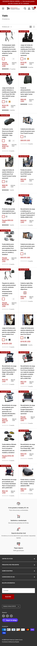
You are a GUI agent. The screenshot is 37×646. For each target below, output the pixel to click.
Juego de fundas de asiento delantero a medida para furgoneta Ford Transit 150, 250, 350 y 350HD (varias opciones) (9, 93)
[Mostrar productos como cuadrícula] (31, 27)
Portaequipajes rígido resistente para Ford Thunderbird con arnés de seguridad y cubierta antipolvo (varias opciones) (9, 50)
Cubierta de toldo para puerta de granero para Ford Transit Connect (28, 131)
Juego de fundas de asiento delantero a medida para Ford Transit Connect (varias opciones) (9, 174)
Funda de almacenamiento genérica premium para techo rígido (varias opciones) (28, 92)
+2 (13, 59)
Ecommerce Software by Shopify (10, 642)
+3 (13, 140)
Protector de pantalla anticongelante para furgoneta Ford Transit (9, 211)
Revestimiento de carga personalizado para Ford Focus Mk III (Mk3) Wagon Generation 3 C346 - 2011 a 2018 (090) (9, 371)
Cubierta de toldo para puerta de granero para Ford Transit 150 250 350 (28, 247)
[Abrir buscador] (25, 8)
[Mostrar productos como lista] (34, 27)
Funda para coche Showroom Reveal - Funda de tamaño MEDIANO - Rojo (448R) (8, 133)
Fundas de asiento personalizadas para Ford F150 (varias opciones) (27, 173)
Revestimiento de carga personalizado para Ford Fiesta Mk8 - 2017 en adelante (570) (28, 447)
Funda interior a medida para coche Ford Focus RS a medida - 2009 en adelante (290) (28, 482)
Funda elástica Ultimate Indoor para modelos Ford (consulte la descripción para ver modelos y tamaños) (9, 448)
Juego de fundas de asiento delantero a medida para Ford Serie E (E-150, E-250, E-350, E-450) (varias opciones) (28, 50)
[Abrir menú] (3, 8)
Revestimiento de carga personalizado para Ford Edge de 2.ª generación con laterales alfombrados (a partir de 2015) (9, 410)
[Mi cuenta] (29, 8)
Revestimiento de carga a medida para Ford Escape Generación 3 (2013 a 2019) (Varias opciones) (28, 409)
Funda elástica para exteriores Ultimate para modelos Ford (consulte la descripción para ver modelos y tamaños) (9, 249)
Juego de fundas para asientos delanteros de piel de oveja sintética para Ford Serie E (27, 331)
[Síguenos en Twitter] (7, 615)
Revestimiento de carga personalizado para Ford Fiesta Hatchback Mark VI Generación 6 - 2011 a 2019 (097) (9, 484)
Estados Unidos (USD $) (9, 606)
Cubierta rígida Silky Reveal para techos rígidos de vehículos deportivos (27, 286)
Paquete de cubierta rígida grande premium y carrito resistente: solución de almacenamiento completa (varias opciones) (9, 289)
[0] (33, 8)
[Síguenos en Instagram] (11, 615)
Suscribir (8, 597)
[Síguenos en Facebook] (3, 615)
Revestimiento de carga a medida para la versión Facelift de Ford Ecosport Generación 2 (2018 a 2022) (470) (28, 213)
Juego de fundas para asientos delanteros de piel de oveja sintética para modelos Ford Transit (9, 332)
